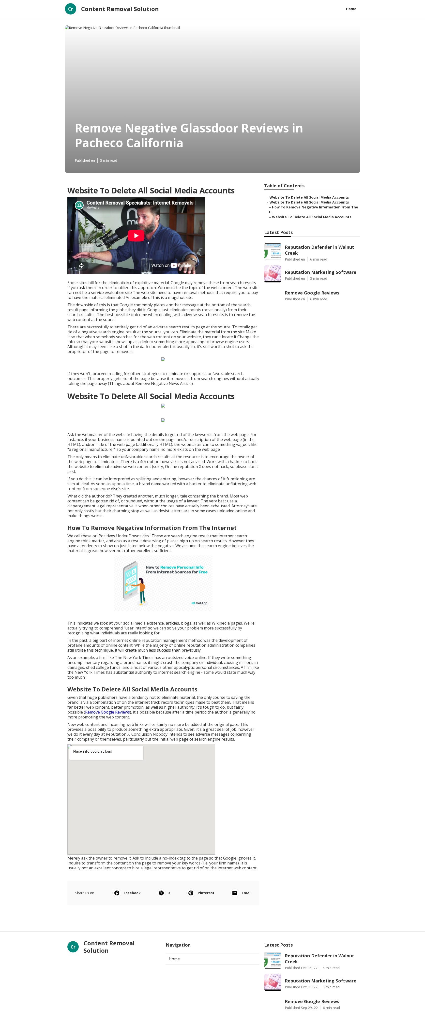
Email (246, 893)
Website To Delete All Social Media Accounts (309, 197)
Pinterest (206, 893)
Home (351, 8)
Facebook (132, 893)
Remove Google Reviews (107, 712)
